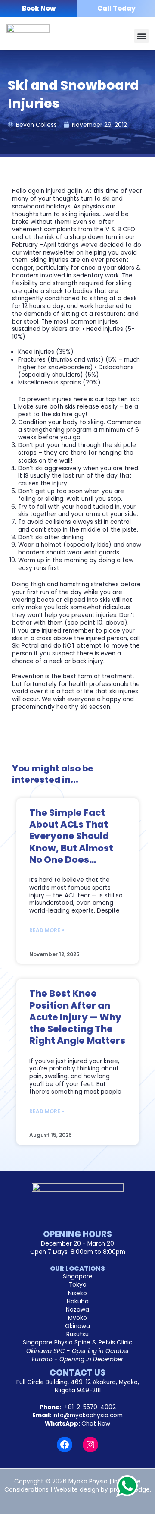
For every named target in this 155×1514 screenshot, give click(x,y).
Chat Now (95, 1424)
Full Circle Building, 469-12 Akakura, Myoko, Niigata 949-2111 (77, 1386)
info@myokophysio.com (88, 1415)
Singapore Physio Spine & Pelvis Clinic (77, 1342)
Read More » (46, 930)
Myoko (77, 1318)
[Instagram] (90, 1444)
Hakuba (78, 1301)
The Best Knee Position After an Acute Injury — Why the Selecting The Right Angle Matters (77, 1017)
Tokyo (78, 1285)
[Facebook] (64, 1444)
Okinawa (77, 1326)
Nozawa (77, 1310)
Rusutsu (77, 1334)
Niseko (77, 1293)
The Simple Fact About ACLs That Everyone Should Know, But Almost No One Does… (71, 836)
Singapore (78, 1276)
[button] (141, 36)
